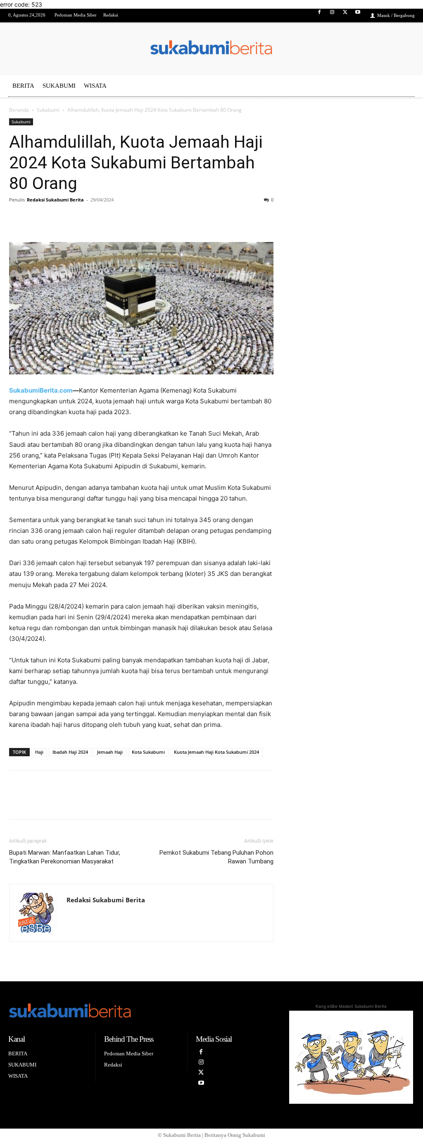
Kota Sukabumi (148, 752)
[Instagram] (332, 16)
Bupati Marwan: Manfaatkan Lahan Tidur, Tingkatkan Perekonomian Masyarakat (64, 857)
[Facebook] (319, 16)
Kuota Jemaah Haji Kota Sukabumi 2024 (216, 752)
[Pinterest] (55, 218)
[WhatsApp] (93, 218)
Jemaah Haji (110, 752)
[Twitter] (345, 16)
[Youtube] (358, 16)
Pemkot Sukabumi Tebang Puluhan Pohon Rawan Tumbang (216, 857)
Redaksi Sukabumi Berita (55, 200)
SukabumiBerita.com (41, 390)
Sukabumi (48, 109)
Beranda (19, 109)
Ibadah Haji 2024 (70, 752)
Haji (39, 752)
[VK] (74, 218)
